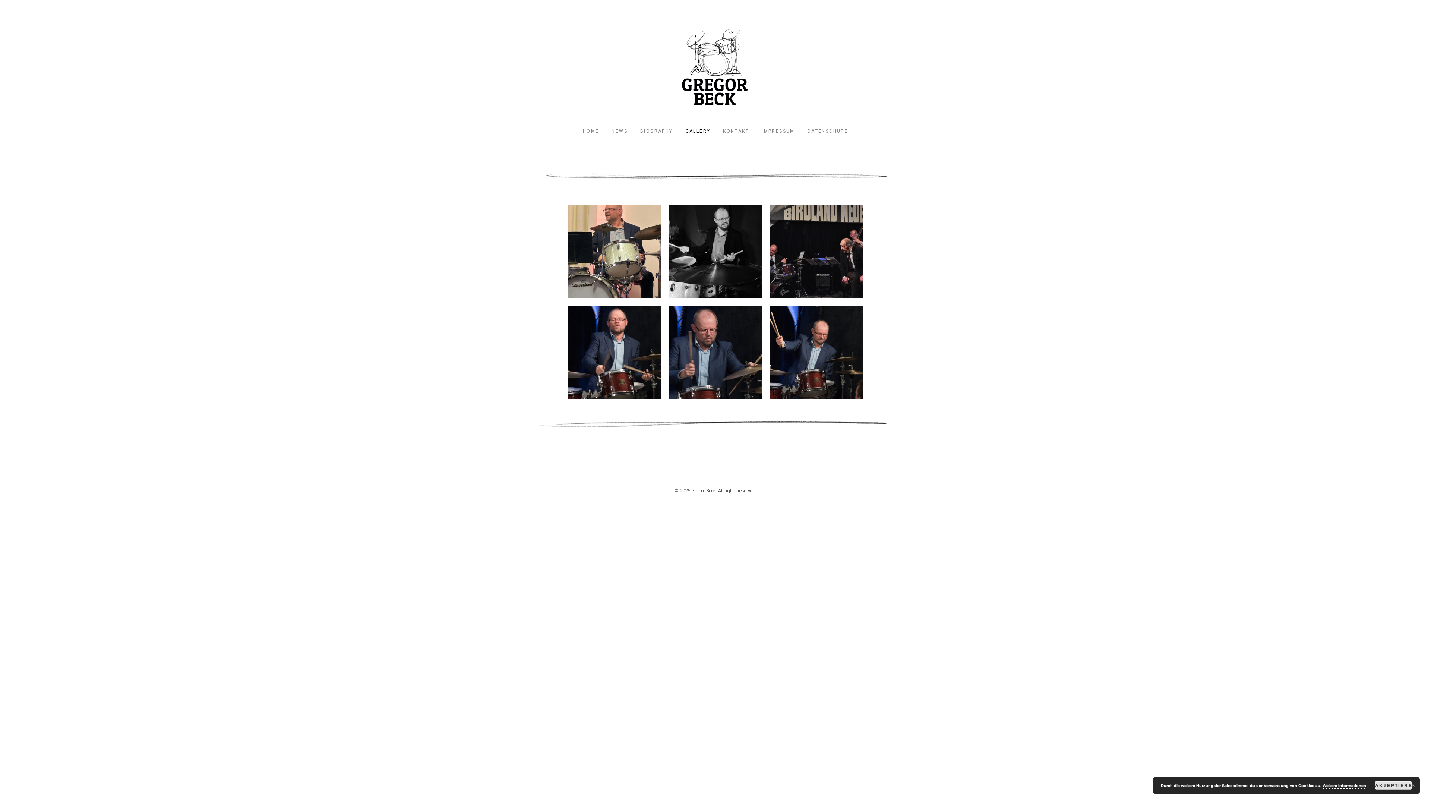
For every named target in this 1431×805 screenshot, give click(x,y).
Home (591, 131)
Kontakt (736, 131)
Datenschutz (828, 131)
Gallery (698, 131)
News (620, 131)
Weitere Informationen (1344, 785)
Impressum (778, 131)
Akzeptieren (1393, 785)
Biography (656, 131)
